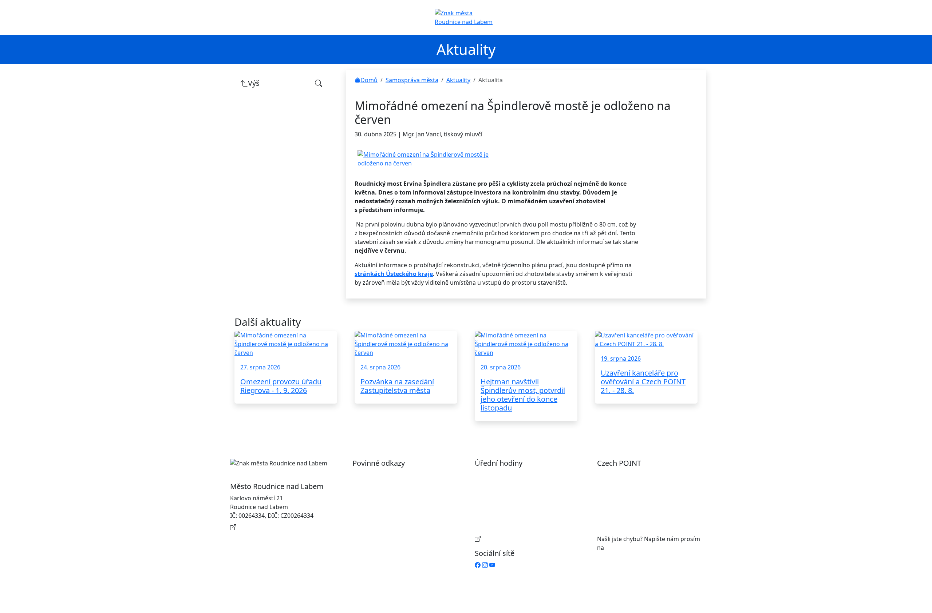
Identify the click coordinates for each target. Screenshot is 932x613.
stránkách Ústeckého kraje (394, 274)
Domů (369, 80)
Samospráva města (412, 80)
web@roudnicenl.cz (632, 548)
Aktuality (458, 80)
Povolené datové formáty (394, 498)
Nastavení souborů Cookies (397, 530)
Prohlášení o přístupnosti (395, 475)
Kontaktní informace (265, 527)
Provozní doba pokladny (515, 539)
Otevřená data (379, 486)
